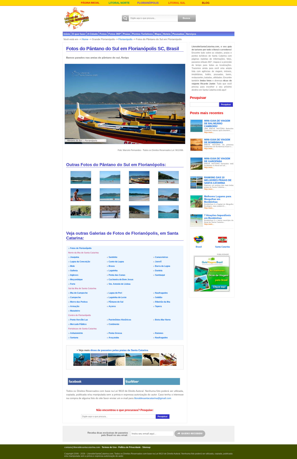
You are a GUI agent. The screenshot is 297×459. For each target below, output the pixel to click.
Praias (126, 33)
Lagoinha (113, 270)
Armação (74, 306)
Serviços (191, 33)
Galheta (74, 270)
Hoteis (166, 33)
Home (85, 39)
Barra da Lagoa (162, 266)
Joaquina (74, 257)
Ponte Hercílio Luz (79, 320)
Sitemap (146, 447)
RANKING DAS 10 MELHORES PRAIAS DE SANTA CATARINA (217, 180)
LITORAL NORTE (119, 2)
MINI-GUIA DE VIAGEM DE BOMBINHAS (217, 141)
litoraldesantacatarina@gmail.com (152, 398)
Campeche (75, 297)
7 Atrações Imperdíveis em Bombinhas (217, 216)
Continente (113, 324)
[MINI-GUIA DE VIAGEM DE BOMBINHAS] (196, 144)
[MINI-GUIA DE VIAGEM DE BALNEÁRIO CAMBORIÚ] (196, 125)
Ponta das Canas (116, 275)
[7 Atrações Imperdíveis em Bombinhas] (196, 220)
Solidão (158, 297)
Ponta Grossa (115, 333)
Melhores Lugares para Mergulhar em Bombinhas (217, 199)
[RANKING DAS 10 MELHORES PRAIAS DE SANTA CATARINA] (196, 182)
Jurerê (158, 261)
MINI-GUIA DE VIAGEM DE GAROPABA (217, 160)
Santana (74, 337)
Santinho (112, 257)
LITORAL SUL (176, 2)
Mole (72, 266)
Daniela (158, 270)
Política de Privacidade (129, 447)
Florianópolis (125, 39)
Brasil (199, 247)
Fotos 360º (114, 33)
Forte (72, 284)
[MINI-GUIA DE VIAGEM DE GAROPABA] (196, 163)
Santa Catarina (222, 247)
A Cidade (92, 33)
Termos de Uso (109, 447)
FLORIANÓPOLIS (148, 2)
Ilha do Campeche (79, 293)
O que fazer (78, 33)
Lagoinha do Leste (117, 297)
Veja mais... (209, 132)
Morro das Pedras (79, 302)
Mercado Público (78, 324)
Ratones (159, 333)
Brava (111, 266)
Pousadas (178, 33)
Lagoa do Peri (115, 293)
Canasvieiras (161, 257)
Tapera (158, 306)
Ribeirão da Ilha (162, 302)
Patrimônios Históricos (119, 320)
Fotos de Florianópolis (81, 248)
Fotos (103, 33)
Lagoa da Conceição (80, 261)
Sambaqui (160, 275)
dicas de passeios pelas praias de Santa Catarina (119, 350)
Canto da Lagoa (116, 261)
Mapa (158, 33)
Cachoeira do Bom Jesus (120, 279)
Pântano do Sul (115, 302)
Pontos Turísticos (142, 33)
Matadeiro (75, 311)
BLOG (206, 2)
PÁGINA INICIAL (90, 2)
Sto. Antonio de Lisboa (119, 284)
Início (67, 33)
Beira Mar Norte (163, 320)
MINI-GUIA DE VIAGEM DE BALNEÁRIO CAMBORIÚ (217, 123)
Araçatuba (113, 337)
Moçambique (76, 279)
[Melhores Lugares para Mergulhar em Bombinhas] (196, 201)
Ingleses (74, 275)
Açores (112, 306)
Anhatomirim (76, 333)
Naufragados (161, 293)
